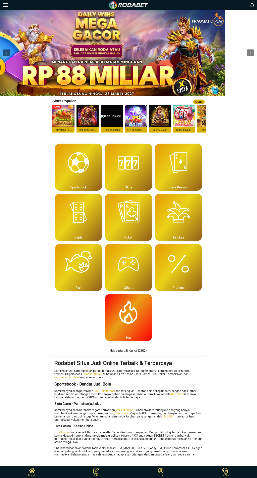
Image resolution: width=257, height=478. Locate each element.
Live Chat (225, 475)
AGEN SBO (177, 394)
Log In (160, 475)
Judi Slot (168, 416)
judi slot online (124, 410)
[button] (6, 52)
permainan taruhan (66, 377)
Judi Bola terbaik (104, 391)
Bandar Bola (92, 374)
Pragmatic (122, 413)
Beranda (32, 475)
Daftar (96, 475)
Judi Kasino (61, 432)
